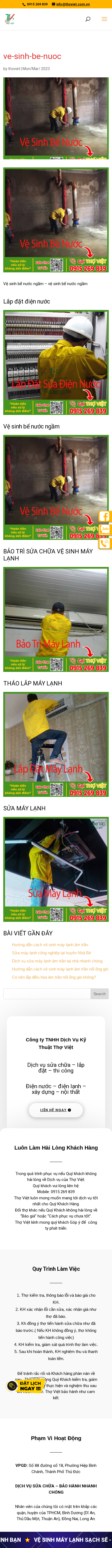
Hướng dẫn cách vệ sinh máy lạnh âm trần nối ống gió (60, 969)
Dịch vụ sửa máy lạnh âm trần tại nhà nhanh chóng (57, 961)
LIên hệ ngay (53, 1110)
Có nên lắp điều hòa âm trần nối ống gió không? (54, 977)
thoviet (14, 69)
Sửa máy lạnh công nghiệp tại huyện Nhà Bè (51, 952)
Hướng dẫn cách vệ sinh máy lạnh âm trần (50, 944)
